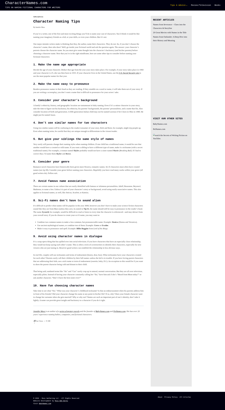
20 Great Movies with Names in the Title (169, 32)
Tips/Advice (38, 17)
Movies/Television (201, 5)
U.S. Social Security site (129, 73)
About (160, 397)
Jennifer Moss (40, 27)
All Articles (185, 397)
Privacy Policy (171, 397)
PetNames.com (119, 311)
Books (217, 5)
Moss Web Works (61, 401)
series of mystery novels (69, 311)
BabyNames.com (102, 311)
